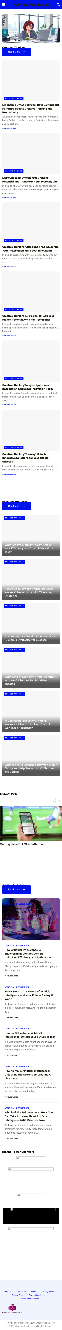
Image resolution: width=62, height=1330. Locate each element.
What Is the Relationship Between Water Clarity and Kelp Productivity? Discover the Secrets (30, 768)
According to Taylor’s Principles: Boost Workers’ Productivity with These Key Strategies (29, 592)
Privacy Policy (48, 1292)
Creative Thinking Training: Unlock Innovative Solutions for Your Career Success (25, 457)
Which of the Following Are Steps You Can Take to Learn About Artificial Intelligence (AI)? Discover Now (29, 1116)
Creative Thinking (13, 98)
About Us (7, 1292)
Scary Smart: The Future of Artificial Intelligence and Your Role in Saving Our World (30, 995)
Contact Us (21, 1292)
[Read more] (53, 934)
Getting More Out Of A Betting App (23, 844)
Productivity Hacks (14, 518)
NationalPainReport (31, 4)
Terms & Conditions (37, 1295)
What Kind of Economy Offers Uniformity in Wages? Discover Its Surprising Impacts (31, 680)
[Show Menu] (3, 4)
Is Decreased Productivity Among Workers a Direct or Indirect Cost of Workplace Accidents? (27, 724)
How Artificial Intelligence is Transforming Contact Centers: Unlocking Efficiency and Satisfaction (28, 953)
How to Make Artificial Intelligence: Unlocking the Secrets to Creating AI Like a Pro (28, 1074)
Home (33, 1292)
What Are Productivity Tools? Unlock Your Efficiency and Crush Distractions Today (29, 548)
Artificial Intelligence (17, 904)
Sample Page (17, 1295)
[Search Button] (58, 4)
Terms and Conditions (30, 1299)
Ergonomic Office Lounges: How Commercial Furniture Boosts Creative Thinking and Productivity (30, 108)
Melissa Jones (10, 128)
